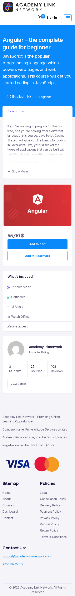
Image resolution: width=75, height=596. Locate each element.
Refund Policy (49, 524)
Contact (7, 518)
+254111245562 (12, 564)
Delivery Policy (50, 505)
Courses (8, 505)
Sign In (52, 17)
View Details (18, 384)
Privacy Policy (49, 518)
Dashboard (10, 511)
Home (6, 492)
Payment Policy (50, 511)
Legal (44, 492)
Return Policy (49, 530)
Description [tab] (16, 111)
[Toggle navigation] (68, 17)
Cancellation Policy (53, 499)
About (6, 499)
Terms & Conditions (53, 537)
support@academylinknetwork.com (26, 556)
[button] (40, 17)
